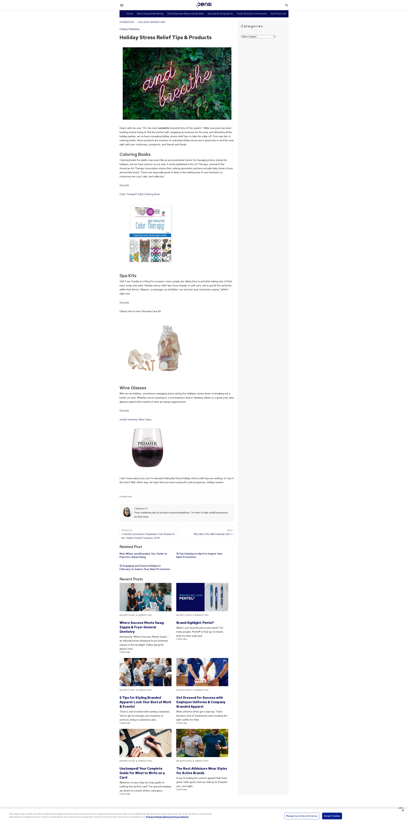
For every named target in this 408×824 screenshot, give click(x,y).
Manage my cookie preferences (302, 816)
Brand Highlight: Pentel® (195, 623)
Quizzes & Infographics (220, 13)
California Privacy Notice (175, 817)
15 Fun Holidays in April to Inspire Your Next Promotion (199, 555)
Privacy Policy (153, 817)
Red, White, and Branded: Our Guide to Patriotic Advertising (143, 555)
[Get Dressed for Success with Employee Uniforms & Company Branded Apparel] (202, 672)
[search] (286, 5)
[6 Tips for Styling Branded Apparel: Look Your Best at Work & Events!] (145, 672)
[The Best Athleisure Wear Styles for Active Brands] (202, 743)
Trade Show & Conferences (252, 13)
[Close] (402, 810)
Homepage (127, 22)
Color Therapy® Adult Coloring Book (140, 194)
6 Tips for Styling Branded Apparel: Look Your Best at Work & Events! (145, 702)
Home (130, 13)
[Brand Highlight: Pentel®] (202, 597)
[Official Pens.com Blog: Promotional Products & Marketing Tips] (203, 5)
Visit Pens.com (278, 13)
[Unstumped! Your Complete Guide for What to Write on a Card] (145, 743)
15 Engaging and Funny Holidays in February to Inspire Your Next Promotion (145, 567)
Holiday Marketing (151, 22)
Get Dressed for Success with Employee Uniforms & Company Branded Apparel (201, 702)
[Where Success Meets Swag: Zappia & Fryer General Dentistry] (145, 597)
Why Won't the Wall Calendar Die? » (213, 532)
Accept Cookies (332, 816)
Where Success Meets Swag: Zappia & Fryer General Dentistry (142, 627)
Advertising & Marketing (150, 13)
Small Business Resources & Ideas (185, 13)
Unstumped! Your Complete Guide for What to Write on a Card (142, 773)
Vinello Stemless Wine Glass (136, 419)
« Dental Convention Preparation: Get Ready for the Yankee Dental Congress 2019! (148, 534)
